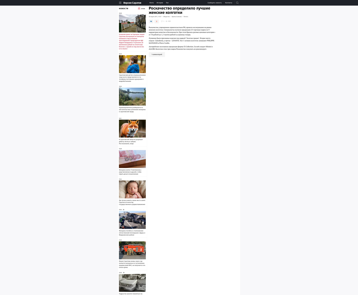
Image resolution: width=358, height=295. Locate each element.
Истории (160, 3)
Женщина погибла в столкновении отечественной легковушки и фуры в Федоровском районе (132, 233)
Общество (166, 16)
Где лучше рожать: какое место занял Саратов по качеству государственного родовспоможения (132, 202)
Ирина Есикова (177, 16)
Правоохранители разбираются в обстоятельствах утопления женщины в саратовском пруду (132, 109)
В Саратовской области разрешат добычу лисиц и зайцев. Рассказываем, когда (131, 141)
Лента (151, 3)
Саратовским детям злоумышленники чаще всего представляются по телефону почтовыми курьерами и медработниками (132, 78)
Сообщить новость (215, 3)
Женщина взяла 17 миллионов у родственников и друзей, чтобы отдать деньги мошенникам (130, 172)
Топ (167, 3)
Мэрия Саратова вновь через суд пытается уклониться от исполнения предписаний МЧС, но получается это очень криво (132, 264)
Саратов (132, 2)
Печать (186, 16)
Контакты (228, 3)
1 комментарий (157, 54)
